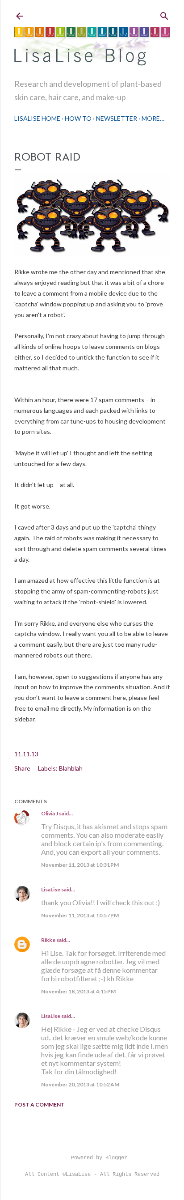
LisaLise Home (37, 118)
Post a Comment (39, 1104)
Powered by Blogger (99, 1158)
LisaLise (50, 889)
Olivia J (49, 813)
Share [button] (22, 768)
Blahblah (71, 768)
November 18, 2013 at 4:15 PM (78, 991)
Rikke (48, 940)
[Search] (164, 14)
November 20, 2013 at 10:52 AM (80, 1084)
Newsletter (116, 118)
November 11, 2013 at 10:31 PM (80, 864)
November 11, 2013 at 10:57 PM (80, 915)
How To (78, 118)
